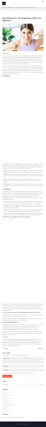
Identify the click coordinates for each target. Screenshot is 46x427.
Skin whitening (5, 164)
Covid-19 (4, 396)
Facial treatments (6, 398)
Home (3, 7)
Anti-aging (5, 393)
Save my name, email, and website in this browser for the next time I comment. (19, 373)
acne (3, 391)
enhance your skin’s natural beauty (8, 329)
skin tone (38, 315)
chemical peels (6, 395)
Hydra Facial (5, 403)
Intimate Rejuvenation (7, 405)
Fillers (4, 400)
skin (3, 408)
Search (42, 384)
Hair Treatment (6, 401)
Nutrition (4, 406)
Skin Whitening (9, 7)
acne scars (22, 196)
